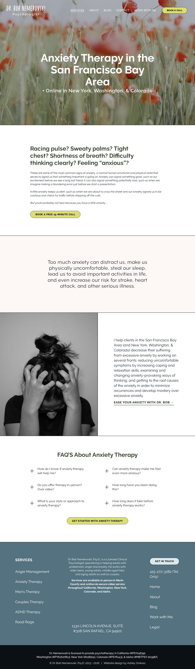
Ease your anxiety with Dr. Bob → (144, 402)
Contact (122, 10)
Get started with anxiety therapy (97, 520)
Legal (154, 627)
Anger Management (32, 572)
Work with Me (161, 617)
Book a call (175, 10)
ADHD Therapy (27, 612)
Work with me (145, 10)
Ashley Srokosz (136, 663)
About (94, 10)
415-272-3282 (161, 572)
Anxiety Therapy (28, 582)
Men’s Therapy (27, 592)
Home (155, 587)
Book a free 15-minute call (55, 214)
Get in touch (164, 561)
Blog (107, 10)
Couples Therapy (29, 602)
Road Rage (24, 622)
